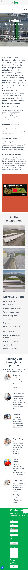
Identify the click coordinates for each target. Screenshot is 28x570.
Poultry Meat (22, 14)
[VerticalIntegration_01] (14, 225)
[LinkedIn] (24, 9)
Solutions (17, 14)
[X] (22, 9)
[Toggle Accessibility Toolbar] (2, 567)
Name (12, 520)
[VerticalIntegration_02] (14, 248)
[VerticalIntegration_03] (14, 271)
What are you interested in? (13, 539)
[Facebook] (19, 9)
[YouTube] (26, 9)
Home (12, 14)
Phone (12, 528)
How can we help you (14, 546)
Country (12, 524)
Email (12, 533)
